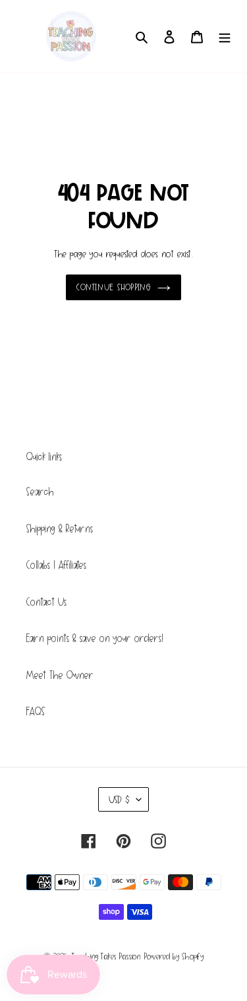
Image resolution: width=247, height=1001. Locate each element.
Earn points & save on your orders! (94, 638)
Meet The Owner (60, 675)
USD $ (119, 799)
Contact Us (46, 602)
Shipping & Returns (59, 529)
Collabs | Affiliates (56, 565)
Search (40, 492)
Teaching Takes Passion (106, 956)
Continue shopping (113, 287)
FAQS (35, 711)
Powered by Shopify (174, 956)
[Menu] (224, 36)
